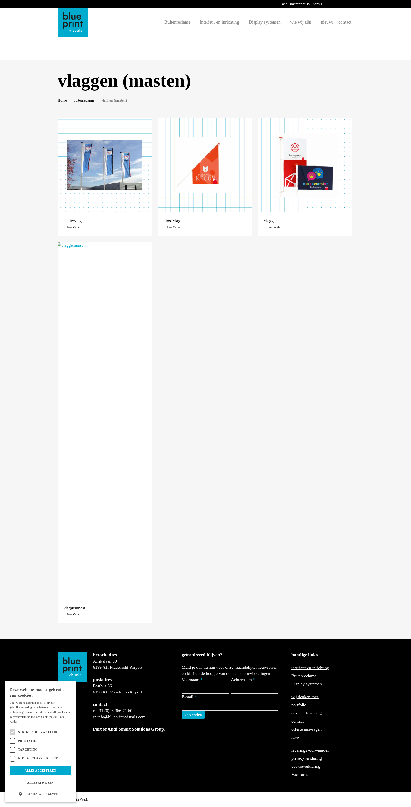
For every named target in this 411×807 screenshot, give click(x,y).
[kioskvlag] (205, 165)
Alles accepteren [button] (40, 770)
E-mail (189, 696)
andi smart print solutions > (302, 4)
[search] (159, 22)
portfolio (298, 705)
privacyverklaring (306, 758)
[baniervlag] (105, 165)
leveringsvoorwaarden (310, 750)
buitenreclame (83, 100)
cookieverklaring (305, 766)
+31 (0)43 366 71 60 (114, 710)
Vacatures (299, 774)
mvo (295, 737)
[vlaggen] (305, 165)
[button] (40, 793)
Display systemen (306, 684)
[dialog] (40, 741)
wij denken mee (305, 696)
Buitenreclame (303, 675)
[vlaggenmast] (105, 420)
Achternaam (243, 679)
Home (62, 100)
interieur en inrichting (310, 667)
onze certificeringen (308, 713)
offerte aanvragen (306, 729)
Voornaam (192, 679)
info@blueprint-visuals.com (121, 716)
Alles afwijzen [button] (40, 782)
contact (297, 721)
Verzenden (193, 715)
